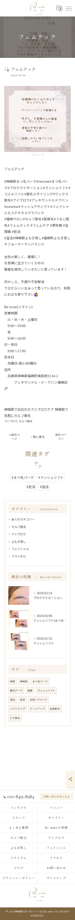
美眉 (30, 690)
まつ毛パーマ (40, 681)
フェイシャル (20, 549)
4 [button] (40, 154)
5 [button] (43, 154)
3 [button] (37, 154)
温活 (12, 699)
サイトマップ (56, 878)
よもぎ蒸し (18, 541)
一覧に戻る (37, 437)
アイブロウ (11, 421)
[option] (37, 119)
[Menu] (68, 8)
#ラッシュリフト (51, 477)
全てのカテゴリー (23, 519)
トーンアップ (37, 708)
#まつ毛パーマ (22, 477)
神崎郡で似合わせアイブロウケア (29, 409)
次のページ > (61, 437)
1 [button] (32, 154)
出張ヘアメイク (38, 699)
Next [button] (66, 121)
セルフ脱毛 (25, 421)
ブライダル (18, 556)
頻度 (12, 681)
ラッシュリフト (46, 690)
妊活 (22, 699)
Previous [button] (8, 121)
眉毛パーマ (16, 690)
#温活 (44, 486)
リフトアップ (17, 708)
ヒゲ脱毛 (15, 718)
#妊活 (30, 486)
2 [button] (35, 154)
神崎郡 (24, 681)
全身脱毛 (55, 708)
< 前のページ (14, 437)
